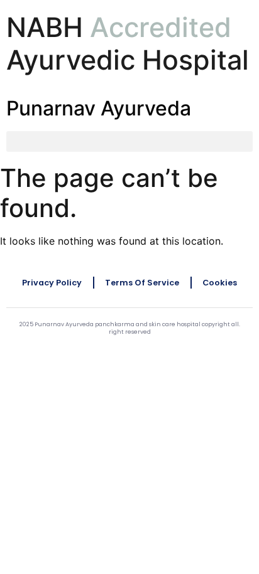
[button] (129, 141)
